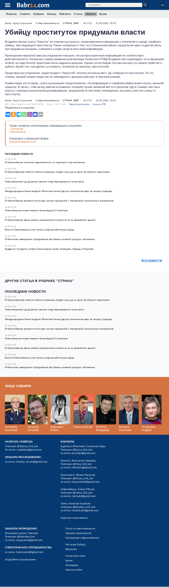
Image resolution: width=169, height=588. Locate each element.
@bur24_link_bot (82, 449)
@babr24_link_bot (27, 446)
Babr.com (33, 5)
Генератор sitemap (80, 581)
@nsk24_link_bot (82, 492)
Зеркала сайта (73, 569)
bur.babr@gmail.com (83, 453)
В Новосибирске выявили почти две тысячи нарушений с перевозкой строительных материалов (59, 200)
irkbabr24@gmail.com (84, 467)
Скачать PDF (99, 104)
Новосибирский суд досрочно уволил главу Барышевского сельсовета (44, 181)
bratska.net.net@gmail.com (31, 461)
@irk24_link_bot (82, 464)
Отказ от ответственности (80, 528)
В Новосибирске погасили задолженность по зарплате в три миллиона (45, 162)
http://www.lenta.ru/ (48, 23)
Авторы (51, 14)
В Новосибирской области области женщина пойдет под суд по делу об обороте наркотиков (57, 172)
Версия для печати (79, 104)
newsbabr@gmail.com (22, 141)
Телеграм (17, 128)
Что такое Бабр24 (75, 544)
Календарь (71, 565)
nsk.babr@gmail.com (84, 496)
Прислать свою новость (74, 518)
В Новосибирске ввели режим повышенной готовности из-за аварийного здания (50, 220)
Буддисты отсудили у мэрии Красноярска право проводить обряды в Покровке (49, 249)
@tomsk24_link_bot (84, 507)
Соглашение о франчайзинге (82, 537)
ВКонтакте (18, 132)
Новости (90, 14)
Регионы (11, 14)
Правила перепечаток (78, 533)
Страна (67, 23)
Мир (76, 23)
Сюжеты (25, 14)
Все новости (151, 260)
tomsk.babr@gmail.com (85, 510)
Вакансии (71, 549)
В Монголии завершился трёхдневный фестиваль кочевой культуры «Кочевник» (50, 239)
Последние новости (19, 154)
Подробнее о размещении (20, 559)
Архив (103, 14)
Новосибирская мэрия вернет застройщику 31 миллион (36, 210)
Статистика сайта (75, 556)
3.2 (25, 581)
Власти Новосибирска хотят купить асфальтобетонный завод (39, 229)
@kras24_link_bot (83, 478)
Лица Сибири (18, 386)
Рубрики (38, 14)
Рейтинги (65, 14)
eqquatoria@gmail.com (29, 540)
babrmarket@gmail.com (29, 552)
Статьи (78, 14)
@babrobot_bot (26, 536)
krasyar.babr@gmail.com (86, 482)
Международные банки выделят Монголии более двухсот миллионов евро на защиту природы (58, 191)
